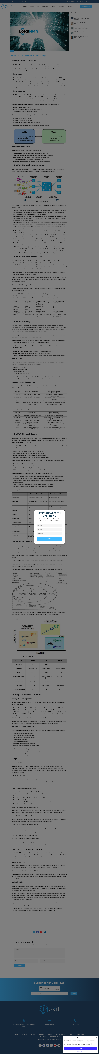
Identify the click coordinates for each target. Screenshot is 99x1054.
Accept (80, 1048)
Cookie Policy (79, 1051)
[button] (96, 1038)
